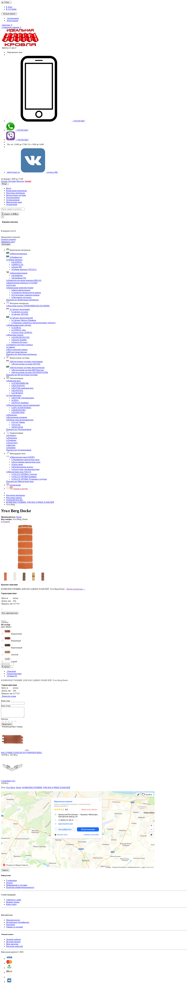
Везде (8, 188)
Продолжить (7, 724)
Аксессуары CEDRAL (21, 332)
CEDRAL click (18, 330)
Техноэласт (12, 443)
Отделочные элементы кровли (25, 295)
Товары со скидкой (14, 927)
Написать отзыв (8, 696)
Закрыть (5, 870)
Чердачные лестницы (21, 297)
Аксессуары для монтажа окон (25, 469)
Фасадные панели (14, 335)
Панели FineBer (19, 340)
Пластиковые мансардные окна (25, 462)
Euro (9, 7)
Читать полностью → (76, 589)
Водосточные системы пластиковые (26, 361)
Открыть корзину (8, 239)
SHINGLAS (17, 264)
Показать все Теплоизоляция (18, 429)
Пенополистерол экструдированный (23, 405)
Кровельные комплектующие (19, 288)
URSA (15, 400)
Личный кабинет (13, 939)
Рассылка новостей (14, 946)
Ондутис (16, 425)
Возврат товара (12, 902)
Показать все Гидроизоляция (18, 450)
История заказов (13, 942)
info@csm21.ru (13, 172)
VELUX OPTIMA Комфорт (24, 477)
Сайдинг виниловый (20, 309)
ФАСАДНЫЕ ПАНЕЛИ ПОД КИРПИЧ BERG (21, 752)
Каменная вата (13, 381)
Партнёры (10, 925)
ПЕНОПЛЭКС (18, 410)
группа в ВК (52, 172)
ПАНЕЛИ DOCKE (20, 337)
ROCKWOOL (18, 386)
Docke (19, 517)
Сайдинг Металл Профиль (23, 320)
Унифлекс (11, 440)
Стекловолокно (13, 395)
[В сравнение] (5, 620)
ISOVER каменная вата (22, 388)
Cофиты (10, 347)
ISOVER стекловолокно (22, 398)
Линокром (11, 438)
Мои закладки (12, 944)
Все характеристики (10, 613)
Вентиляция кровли (20, 290)
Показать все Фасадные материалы (21, 354)
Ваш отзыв (5, 706)
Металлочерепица (18, 254)
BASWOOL (17, 390)
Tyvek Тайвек (18, 422)
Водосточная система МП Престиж (27, 370)
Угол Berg (10, 787)
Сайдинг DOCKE (19, 314)
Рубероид (11, 435)
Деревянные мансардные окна (25, 459)
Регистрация (12, 21)
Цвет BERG (6, 627)
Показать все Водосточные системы (22, 375)
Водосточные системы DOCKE (25, 364)
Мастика (10, 445)
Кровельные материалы (16, 191)
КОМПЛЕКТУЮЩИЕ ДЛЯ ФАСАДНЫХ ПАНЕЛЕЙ (30, 502)
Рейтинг (4, 719)
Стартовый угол (8, 781)
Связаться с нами (13, 900)
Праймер (11, 448)
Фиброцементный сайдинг (18, 325)
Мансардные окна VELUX (18, 472)
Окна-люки (17, 464)
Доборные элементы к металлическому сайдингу (33, 323)
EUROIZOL (17, 393)
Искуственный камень (16, 349)
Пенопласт (11, 415)
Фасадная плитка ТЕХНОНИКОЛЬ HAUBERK (28, 306)
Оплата (9, 883)
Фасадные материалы (15, 193)
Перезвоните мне (14, 52)
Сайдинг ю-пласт (19, 312)
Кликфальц (17, 275)
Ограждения (11, 204)
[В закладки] (2, 620)
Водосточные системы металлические (27, 367)
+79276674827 (78, 121)
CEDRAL (16, 327)
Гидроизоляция (12, 200)
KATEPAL (16, 262)
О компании (11, 880)
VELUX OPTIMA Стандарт (24, 474)
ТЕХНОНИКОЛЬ (20, 383)
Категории (6, 244)
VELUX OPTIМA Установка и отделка (29, 479)
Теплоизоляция (12, 197)
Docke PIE (16, 267)
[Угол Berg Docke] (25, 571)
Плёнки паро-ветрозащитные (19, 420)
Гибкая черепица (14, 260)
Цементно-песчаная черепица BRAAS (23, 280)
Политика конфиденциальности (20, 887)
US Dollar (11, 9)
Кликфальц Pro (18, 278)
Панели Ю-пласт (19, 342)
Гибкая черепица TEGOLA (24, 269)
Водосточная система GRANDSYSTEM (29, 372)
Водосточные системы (16, 195)
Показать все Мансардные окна (20, 481)
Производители (13, 920)
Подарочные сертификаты (17, 922)
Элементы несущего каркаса (19, 345)
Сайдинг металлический (21, 318)
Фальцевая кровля (18, 273)
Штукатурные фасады (16, 352)
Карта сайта (11, 904)
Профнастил (16, 257)
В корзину (6, 667)
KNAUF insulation (20, 403)
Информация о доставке (16, 885)
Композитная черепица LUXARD (21, 283)
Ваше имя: (5, 701)
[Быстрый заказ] (12, 667)
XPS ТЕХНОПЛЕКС (21, 407)
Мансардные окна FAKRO (22, 457)
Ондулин (11, 285)
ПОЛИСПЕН (18, 412)
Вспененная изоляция (16, 417)
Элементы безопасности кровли (26, 292)
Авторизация (12, 18)
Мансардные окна (14, 202)
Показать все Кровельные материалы (22, 300)
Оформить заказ (8, 242)
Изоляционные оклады (22, 467)
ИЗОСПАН (17, 427)
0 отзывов (5, 521)
